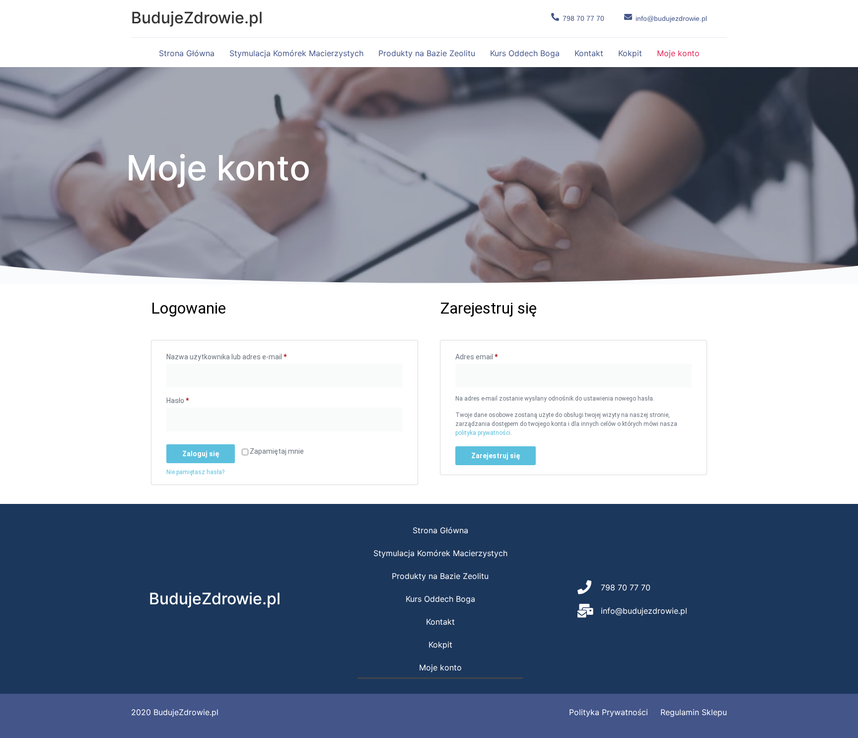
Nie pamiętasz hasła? (195, 472)
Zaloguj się (200, 454)
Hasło (195, 399)
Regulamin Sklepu (693, 712)
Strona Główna (186, 53)
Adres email (494, 355)
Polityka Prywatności (608, 712)
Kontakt (588, 53)
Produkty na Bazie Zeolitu (426, 53)
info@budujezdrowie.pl (671, 18)
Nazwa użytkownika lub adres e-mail (244, 355)
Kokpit (630, 53)
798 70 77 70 (583, 18)
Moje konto (678, 53)
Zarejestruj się (495, 456)
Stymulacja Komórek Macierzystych (296, 53)
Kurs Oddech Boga (525, 53)
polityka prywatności (482, 432)
